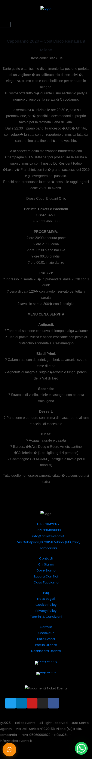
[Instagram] (42, 703)
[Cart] (5, 24)
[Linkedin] (21, 703)
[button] (46, 19)
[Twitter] (10, 703)
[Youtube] (32, 703)
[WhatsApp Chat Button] (81, 748)
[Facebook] (53, 703)
